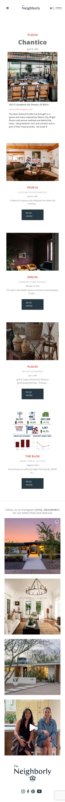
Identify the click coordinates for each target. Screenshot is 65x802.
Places (32, 35)
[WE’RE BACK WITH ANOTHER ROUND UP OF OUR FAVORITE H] (32, 606)
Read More (29, 215)
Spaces (32, 277)
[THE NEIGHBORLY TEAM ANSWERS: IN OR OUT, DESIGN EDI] (32, 727)
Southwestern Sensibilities (32, 192)
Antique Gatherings (32, 371)
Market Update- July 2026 (32, 461)
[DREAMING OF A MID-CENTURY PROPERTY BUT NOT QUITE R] (32, 667)
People (32, 187)
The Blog (32, 456)
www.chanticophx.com (21, 109)
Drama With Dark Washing (32, 282)
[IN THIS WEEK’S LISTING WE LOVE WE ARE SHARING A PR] (32, 546)
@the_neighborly (47, 510)
